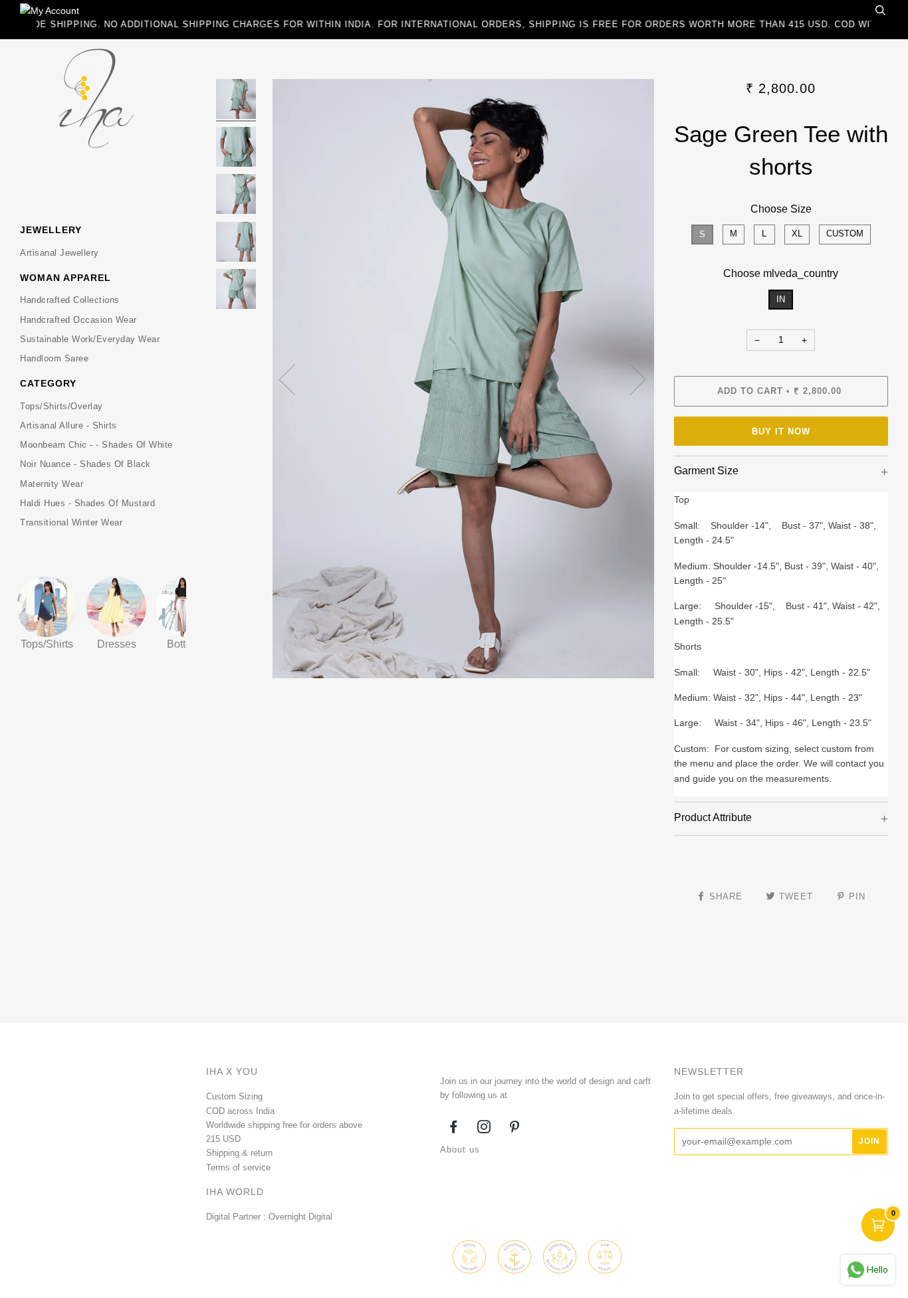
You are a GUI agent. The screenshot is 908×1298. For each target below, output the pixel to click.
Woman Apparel (65, 277)
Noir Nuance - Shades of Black (85, 464)
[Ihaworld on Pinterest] (515, 1129)
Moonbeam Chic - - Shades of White (96, 445)
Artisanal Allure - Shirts (68, 425)
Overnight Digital (300, 1217)
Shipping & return (239, 1153)
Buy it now (781, 431)
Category (48, 383)
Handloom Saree (54, 358)
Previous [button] (295, 378)
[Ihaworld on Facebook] (454, 1129)
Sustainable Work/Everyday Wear (90, 339)
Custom (844, 233)
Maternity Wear (51, 484)
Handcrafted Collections (70, 300)
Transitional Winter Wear (71, 522)
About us (460, 1150)
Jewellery (51, 230)
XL (797, 233)
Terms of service (238, 1167)
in (780, 299)
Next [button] (630, 378)
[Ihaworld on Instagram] (484, 1129)
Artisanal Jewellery (59, 253)
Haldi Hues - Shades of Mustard (87, 503)
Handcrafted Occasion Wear (78, 320)
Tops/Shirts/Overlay (61, 406)
